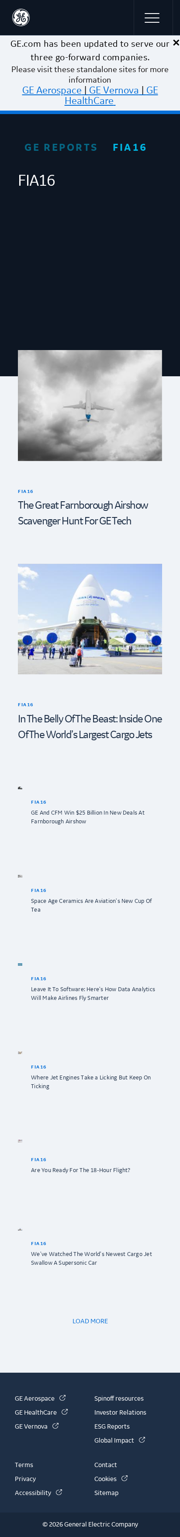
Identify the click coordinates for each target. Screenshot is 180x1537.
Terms (24, 1465)
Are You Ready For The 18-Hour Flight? (81, 1170)
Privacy (25, 1479)
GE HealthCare (111, 95)
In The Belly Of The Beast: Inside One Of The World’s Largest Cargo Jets (90, 727)
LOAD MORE (90, 1321)
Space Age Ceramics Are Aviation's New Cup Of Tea (91, 905)
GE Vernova (114, 90)
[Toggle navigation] (153, 17)
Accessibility (38, 1493)
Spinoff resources (119, 1398)
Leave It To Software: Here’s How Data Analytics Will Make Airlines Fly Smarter (93, 993)
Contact (105, 1465)
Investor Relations (120, 1412)
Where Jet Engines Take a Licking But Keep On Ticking (91, 1082)
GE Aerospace (52, 90)
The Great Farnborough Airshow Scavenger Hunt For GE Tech (83, 513)
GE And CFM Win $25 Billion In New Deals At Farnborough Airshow (88, 817)
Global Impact (119, 1440)
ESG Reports (112, 1426)
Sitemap (106, 1493)
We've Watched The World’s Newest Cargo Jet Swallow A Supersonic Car (91, 1258)
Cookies (111, 1479)
